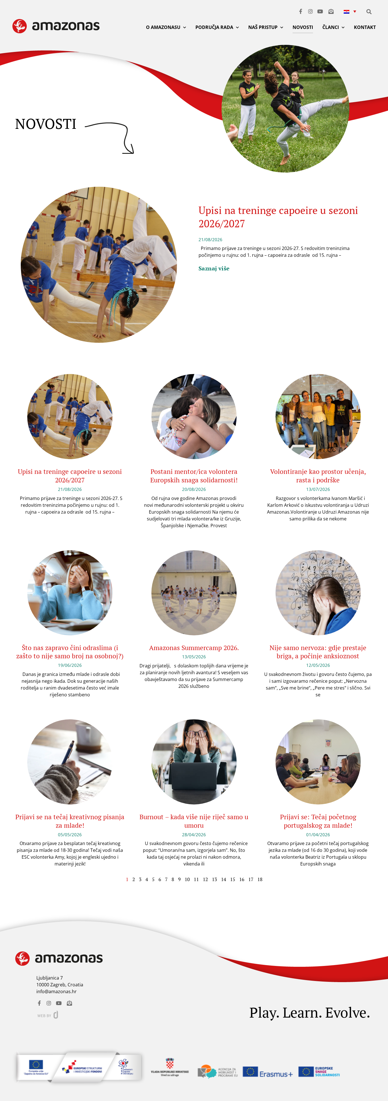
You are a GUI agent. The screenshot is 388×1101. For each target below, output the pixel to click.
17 (250, 879)
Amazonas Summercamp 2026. (194, 647)
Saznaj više (214, 268)
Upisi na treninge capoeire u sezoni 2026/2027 (278, 216)
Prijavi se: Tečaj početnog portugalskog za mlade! (318, 821)
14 (223, 879)
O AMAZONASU (163, 27)
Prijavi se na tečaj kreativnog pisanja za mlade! (69, 821)
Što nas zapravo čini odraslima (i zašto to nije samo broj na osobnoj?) (70, 652)
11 (196, 879)
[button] (350, 11)
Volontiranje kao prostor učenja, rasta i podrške (318, 475)
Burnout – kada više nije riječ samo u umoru (193, 821)
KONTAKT (365, 27)
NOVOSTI (303, 27)
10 (187, 879)
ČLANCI (330, 27)
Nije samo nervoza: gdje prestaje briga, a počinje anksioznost (318, 652)
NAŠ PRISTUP (263, 27)
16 (241, 879)
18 (259, 879)
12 (205, 879)
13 (214, 879)
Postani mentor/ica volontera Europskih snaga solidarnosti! (194, 475)
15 (232, 879)
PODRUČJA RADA (214, 27)
